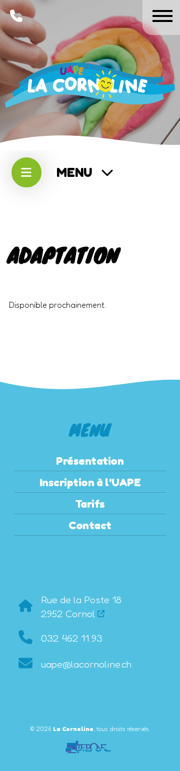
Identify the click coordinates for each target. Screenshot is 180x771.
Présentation (90, 460)
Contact (90, 525)
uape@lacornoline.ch (86, 664)
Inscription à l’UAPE (90, 482)
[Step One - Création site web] (90, 743)
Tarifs (90, 503)
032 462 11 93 (71, 638)
